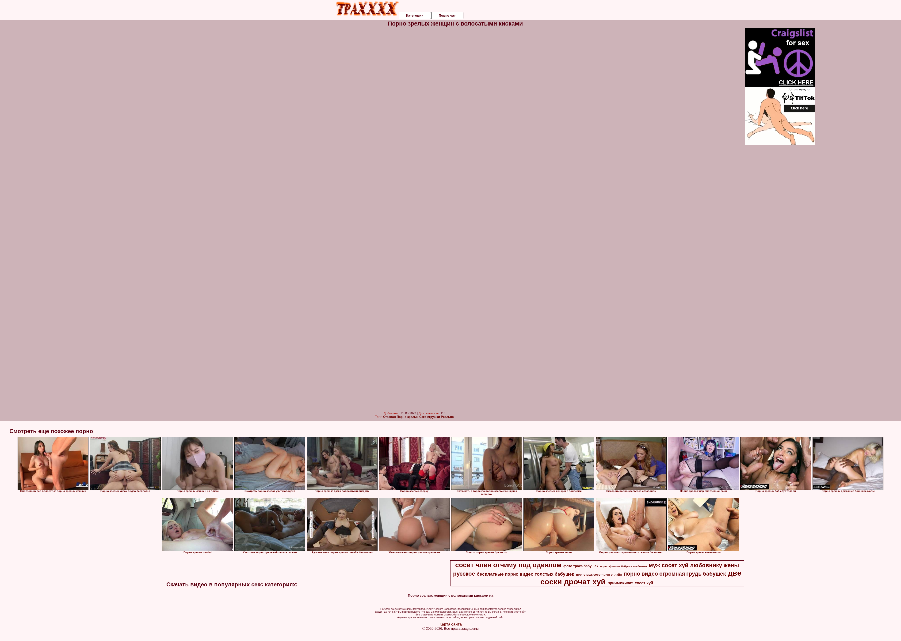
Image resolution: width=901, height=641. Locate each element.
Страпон (389, 417)
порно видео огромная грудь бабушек (675, 574)
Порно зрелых (407, 417)
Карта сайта (450, 624)
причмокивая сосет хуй (630, 583)
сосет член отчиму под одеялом (508, 565)
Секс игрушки (429, 417)
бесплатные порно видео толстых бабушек (525, 574)
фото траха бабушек (580, 566)
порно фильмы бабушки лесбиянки (623, 566)
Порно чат (447, 15)
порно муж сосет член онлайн (599, 574)
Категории (415, 15)
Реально (447, 417)
